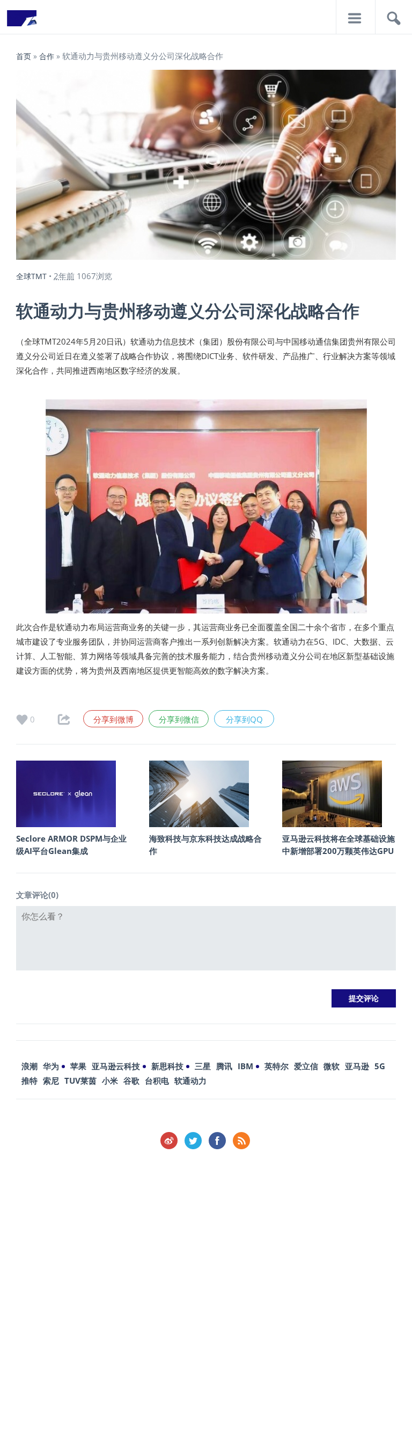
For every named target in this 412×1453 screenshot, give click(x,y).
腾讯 (224, 1066)
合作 (46, 56)
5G (379, 1066)
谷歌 (131, 1080)
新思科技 (167, 1066)
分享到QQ (244, 719)
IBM (245, 1066)
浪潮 (29, 1066)
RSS (241, 1140)
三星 (203, 1066)
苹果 (78, 1066)
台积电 (157, 1080)
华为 (51, 1066)
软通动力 (190, 1080)
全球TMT (31, 276)
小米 (110, 1080)
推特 (29, 1080)
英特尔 (276, 1066)
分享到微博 (113, 719)
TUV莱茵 (80, 1080)
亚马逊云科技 (116, 1066)
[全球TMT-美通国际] (21, 21)
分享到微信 (179, 719)
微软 (331, 1066)
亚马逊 (357, 1066)
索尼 (51, 1080)
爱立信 (306, 1066)
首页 (23, 56)
